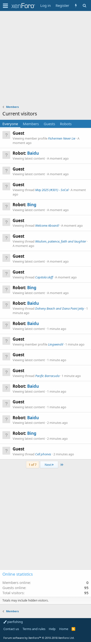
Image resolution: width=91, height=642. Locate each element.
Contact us (11, 629)
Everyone (10, 123)
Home (63, 629)
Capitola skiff (44, 277)
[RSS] (73, 629)
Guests (49, 123)
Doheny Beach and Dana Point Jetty (59, 308)
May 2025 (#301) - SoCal (51, 190)
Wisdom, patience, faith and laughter (60, 241)
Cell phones (43, 454)
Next (48, 464)
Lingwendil (55, 344)
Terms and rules (34, 629)
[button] (5, 5)
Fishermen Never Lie (61, 138)
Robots (66, 123)
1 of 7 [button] (32, 464)
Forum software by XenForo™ (38, 638)
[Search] (84, 5)
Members (31, 123)
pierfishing (15, 622)
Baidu (33, 153)
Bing (31, 204)
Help (52, 629)
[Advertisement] (45, 59)
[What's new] (76, 5)
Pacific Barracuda (47, 376)
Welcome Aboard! (47, 225)
